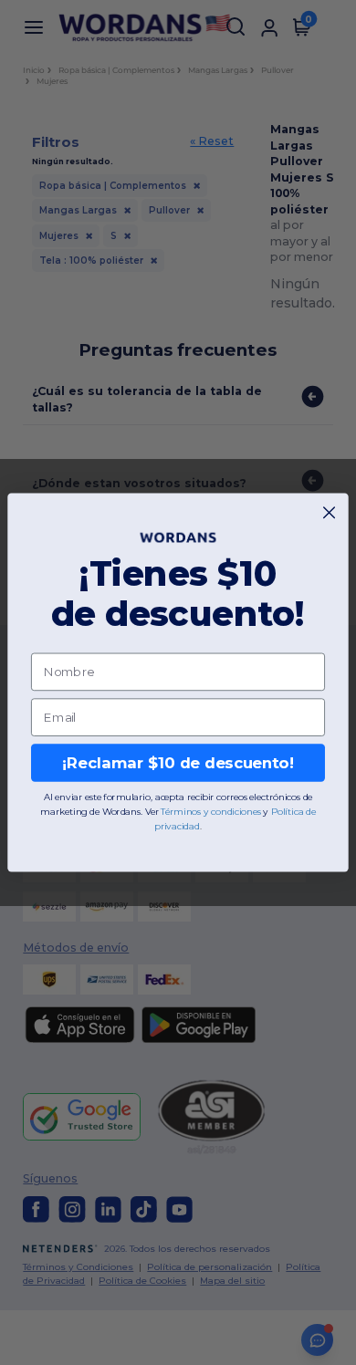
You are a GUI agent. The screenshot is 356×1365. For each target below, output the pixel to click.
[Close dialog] (329, 512)
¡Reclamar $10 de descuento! (178, 763)
